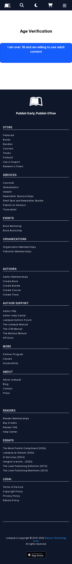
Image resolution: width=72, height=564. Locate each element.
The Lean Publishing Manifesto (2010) (25, 470)
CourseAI (8, 182)
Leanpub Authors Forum (17, 320)
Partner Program (13, 354)
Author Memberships (15, 276)
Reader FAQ (10, 427)
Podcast (8, 157)
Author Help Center (14, 315)
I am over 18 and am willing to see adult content (36, 49)
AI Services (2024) (14, 457)
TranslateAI (10, 209)
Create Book (10, 281)
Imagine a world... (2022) (17, 461)
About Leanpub (12, 379)
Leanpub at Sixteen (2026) (18, 452)
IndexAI (7, 191)
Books (7, 139)
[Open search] (21, 5)
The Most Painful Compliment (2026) (24, 448)
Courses (8, 148)
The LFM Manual (12, 329)
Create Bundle (11, 285)
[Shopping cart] (50, 5)
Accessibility (10, 363)
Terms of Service (13, 487)
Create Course (12, 290)
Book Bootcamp (12, 230)
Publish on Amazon (14, 205)
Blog (5, 384)
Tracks (7, 153)
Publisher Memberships (17, 251)
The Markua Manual (15, 333)
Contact (7, 388)
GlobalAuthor (11, 187)
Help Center (10, 431)
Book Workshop (12, 226)
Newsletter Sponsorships (18, 196)
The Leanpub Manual (15, 324)
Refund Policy (11, 500)
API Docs (8, 337)
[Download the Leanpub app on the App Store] (36, 554)
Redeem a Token (13, 166)
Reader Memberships (16, 418)
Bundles (8, 144)
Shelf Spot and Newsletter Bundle (23, 200)
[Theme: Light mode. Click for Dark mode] (36, 5)
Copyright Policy (13, 491)
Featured (8, 135)
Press (6, 393)
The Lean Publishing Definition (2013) (25, 466)
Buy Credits (10, 422)
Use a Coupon (11, 162)
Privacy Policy (11, 495)
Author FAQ (9, 311)
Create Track (11, 294)
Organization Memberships (19, 247)
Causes (7, 358)
